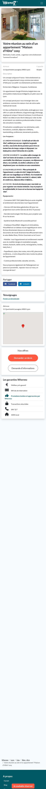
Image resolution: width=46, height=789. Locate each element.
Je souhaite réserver (23, 786)
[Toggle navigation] (42, 3)
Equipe (6, 781)
